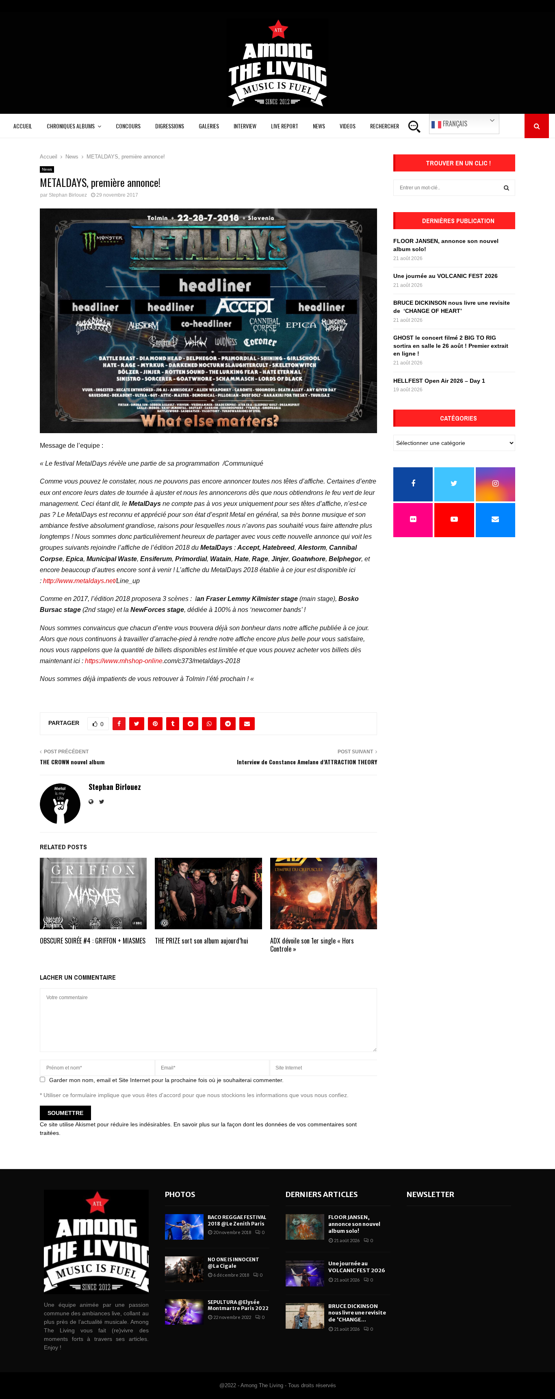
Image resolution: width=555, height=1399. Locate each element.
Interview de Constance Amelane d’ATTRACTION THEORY (307, 761)
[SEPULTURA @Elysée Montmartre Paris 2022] (184, 1312)
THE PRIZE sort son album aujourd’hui (201, 941)
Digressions (169, 125)
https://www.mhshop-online (124, 660)
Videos (348, 125)
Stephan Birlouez (68, 195)
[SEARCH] (506, 188)
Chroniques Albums (71, 125)
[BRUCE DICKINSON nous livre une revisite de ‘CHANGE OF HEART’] (305, 1316)
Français (454, 123)
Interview (245, 125)
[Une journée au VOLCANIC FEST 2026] (305, 1273)
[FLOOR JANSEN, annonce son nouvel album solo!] (305, 1227)
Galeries (209, 125)
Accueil (22, 125)
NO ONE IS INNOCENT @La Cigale (233, 1262)
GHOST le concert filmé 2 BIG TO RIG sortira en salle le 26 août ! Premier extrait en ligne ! (450, 345)
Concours (128, 125)
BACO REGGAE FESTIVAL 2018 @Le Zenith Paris (237, 1220)
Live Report (284, 125)
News (319, 125)
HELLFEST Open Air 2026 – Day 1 (439, 380)
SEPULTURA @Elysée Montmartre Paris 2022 (238, 1305)
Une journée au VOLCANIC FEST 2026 (445, 276)
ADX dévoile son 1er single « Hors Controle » (312, 945)
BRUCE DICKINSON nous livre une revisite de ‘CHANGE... (357, 1313)
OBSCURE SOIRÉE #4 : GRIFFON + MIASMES (92, 941)
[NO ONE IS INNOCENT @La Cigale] (184, 1269)
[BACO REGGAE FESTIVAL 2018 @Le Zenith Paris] (184, 1227)
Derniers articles (322, 1194)
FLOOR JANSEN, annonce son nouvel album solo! (354, 1224)
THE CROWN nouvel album (72, 761)
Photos (180, 1194)
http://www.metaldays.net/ (79, 580)
